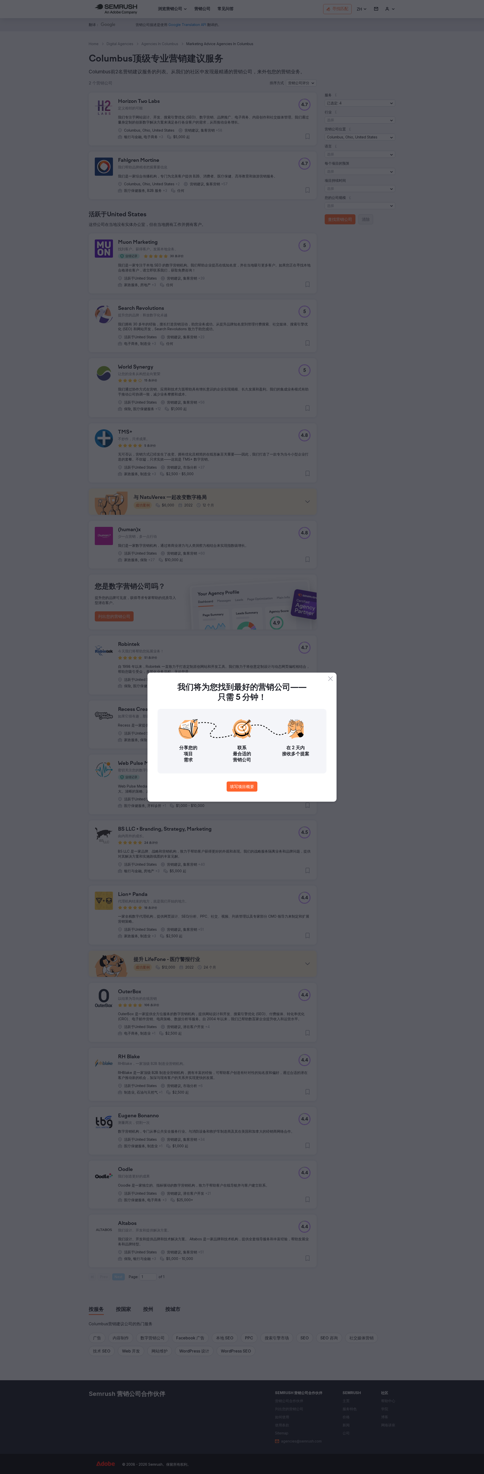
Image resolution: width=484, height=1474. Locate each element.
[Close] (330, 679)
